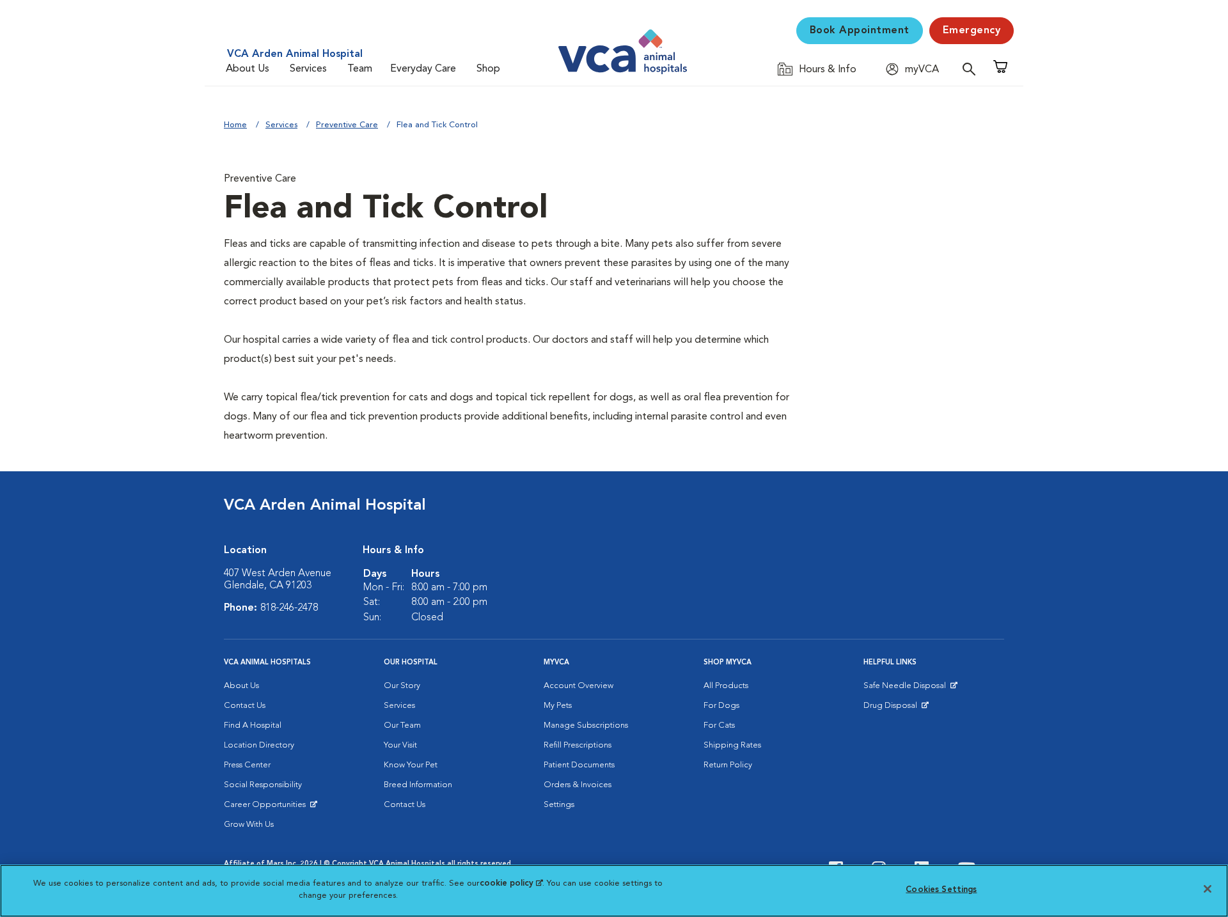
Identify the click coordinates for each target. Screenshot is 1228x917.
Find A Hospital (252, 725)
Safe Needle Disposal (906, 689)
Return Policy (728, 765)
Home (235, 125)
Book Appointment (859, 31)
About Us (247, 69)
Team (359, 69)
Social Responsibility (263, 785)
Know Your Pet (410, 765)
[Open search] (972, 68)
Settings (559, 805)
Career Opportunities (267, 808)
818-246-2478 (289, 608)
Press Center (247, 765)
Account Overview (578, 686)
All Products (726, 686)
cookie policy (511, 883)
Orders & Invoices (577, 785)
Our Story (402, 686)
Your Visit (400, 745)
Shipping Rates (732, 745)
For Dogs (721, 705)
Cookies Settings (941, 890)
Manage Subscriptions (586, 725)
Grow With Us (249, 824)
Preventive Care (347, 125)
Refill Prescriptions (577, 745)
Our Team (402, 725)
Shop (488, 69)
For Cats (719, 725)
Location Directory (259, 745)
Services (308, 69)
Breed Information (418, 785)
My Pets (558, 705)
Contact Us (244, 705)
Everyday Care (423, 69)
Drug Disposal (895, 708)
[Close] (1207, 889)
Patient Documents (579, 765)
